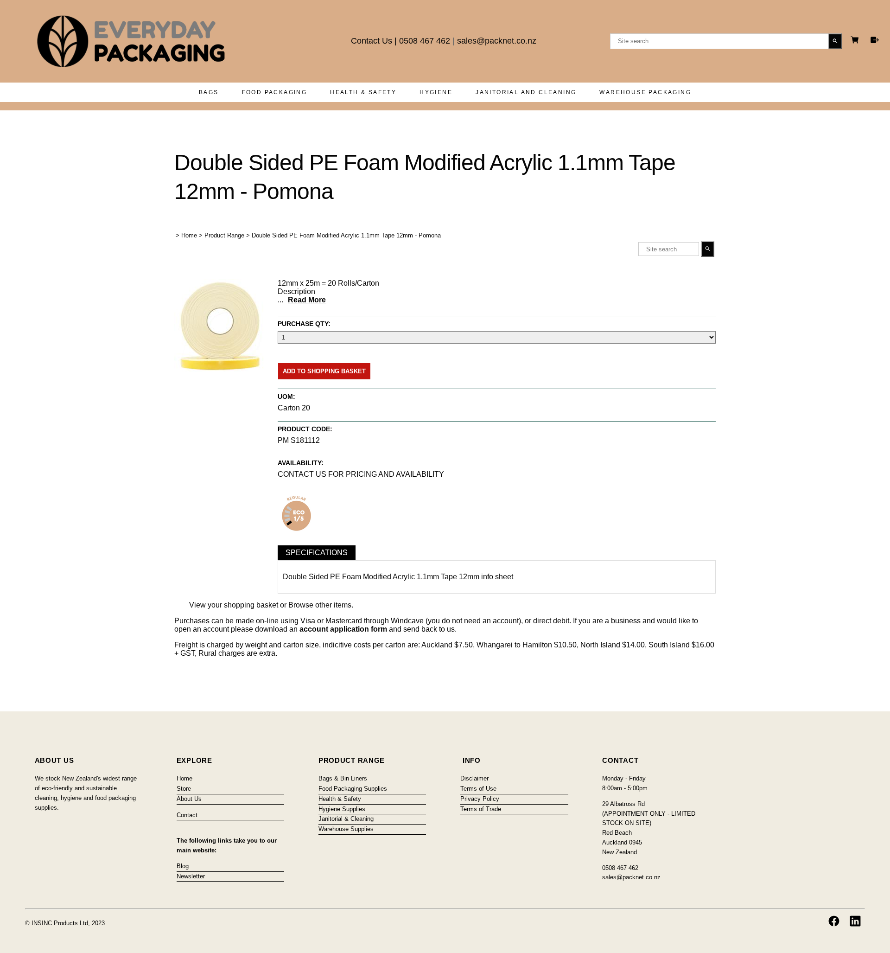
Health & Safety (363, 92)
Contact (187, 815)
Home (189, 235)
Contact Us (371, 40)
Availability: (301, 463)
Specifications (317, 552)
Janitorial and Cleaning (526, 92)
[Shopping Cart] (856, 41)
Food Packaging (274, 92)
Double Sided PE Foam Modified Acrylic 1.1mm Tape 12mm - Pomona (346, 235)
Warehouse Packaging (645, 92)
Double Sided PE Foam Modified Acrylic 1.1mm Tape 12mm (381, 577)
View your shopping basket (233, 605)
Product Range (224, 235)
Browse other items (319, 605)
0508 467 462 (424, 40)
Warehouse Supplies (346, 828)
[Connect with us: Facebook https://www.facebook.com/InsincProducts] (834, 921)
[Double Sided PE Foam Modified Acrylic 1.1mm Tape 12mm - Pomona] (220, 369)
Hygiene (436, 92)
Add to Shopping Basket (324, 371)
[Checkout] (874, 40)
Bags (209, 92)
